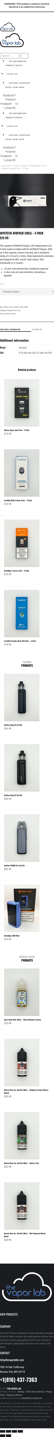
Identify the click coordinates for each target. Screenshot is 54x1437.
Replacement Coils (37, 165)
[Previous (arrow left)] (2, 1435)
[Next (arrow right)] (8, 1435)
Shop (16, 165)
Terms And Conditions (35, 1392)
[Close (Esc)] (20, 1431)
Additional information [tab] (10, 329)
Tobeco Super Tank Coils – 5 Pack (16, 430)
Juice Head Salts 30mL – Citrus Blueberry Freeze (22, 1019)
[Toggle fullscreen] (8, 1431)
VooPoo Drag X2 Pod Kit (13, 725)
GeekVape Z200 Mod (11, 935)
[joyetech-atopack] (27, 201)
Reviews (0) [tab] (37, 329)
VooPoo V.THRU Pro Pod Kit (14, 865)
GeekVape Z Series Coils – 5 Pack (16, 570)
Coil (2, 284)
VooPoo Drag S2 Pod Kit (13, 795)
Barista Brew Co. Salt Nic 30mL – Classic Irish (21, 1163)
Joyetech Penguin (9, 314)
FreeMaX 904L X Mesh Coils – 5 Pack (18, 500)
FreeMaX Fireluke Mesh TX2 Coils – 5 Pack (20, 641)
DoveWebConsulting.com (32, 1398)
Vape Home (6, 165)
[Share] (14, 1431)
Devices (24, 165)
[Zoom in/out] (2, 1431)
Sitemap (21, 1392)
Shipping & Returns (14, 1395)
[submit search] (24, 55)
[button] (5, 15)
